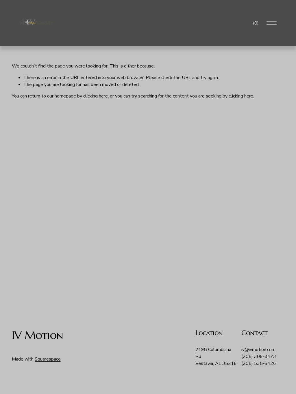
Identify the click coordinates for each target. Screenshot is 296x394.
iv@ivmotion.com (258, 349)
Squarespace (48, 359)
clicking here (95, 96)
